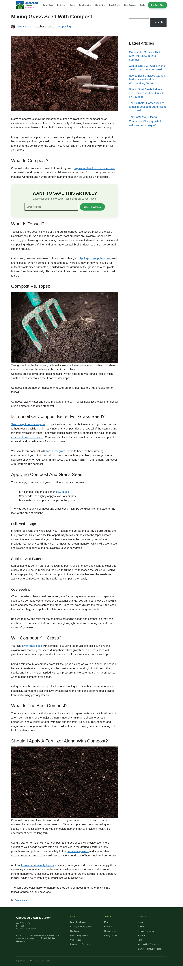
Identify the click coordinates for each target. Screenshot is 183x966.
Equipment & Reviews (80, 944)
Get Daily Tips (157, 5)
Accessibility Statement (148, 944)
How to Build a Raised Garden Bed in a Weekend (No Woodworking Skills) (147, 79)
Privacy (141, 935)
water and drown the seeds (27, 437)
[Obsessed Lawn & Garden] (28, 5)
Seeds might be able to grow (28, 424)
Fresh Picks (114, 5)
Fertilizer (61, 5)
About (140, 922)
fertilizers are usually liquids (37, 865)
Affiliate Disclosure (146, 931)
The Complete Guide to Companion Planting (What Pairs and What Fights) (145, 121)
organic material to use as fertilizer (94, 168)
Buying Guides (110, 935)
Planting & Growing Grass (81, 927)
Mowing (107, 922)
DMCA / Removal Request (149, 949)
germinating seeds (78, 851)
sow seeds (62, 491)
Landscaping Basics (79, 935)
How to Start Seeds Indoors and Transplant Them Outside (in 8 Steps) (146, 93)
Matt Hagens (24, 26)
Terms (141, 940)
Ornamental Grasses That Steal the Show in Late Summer (144, 56)
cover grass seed (31, 645)
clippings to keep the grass (95, 258)
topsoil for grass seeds (59, 451)
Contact (141, 927)
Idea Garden (130, 5)
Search (158, 22)
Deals (142, 5)
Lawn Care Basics (78, 922)
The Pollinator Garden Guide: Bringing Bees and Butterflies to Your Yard (148, 107)
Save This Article (92, 207)
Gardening (100, 5)
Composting (64, 26)
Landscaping (85, 5)
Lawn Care (48, 5)
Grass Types (110, 931)
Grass (72, 5)
